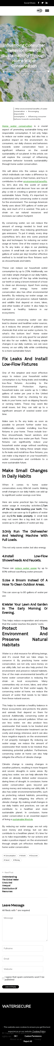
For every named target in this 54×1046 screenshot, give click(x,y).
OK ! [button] (15, 1036)
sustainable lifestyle (23, 819)
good (7, 860)
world (23, 856)
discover (34, 856)
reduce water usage (26, 568)
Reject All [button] (28, 1041)
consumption (10, 856)
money (17, 860)
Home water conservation (17, 126)
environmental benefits (35, 181)
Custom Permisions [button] (33, 1036)
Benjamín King (11, 72)
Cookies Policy (39, 1031)
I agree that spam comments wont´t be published (24, 978)
